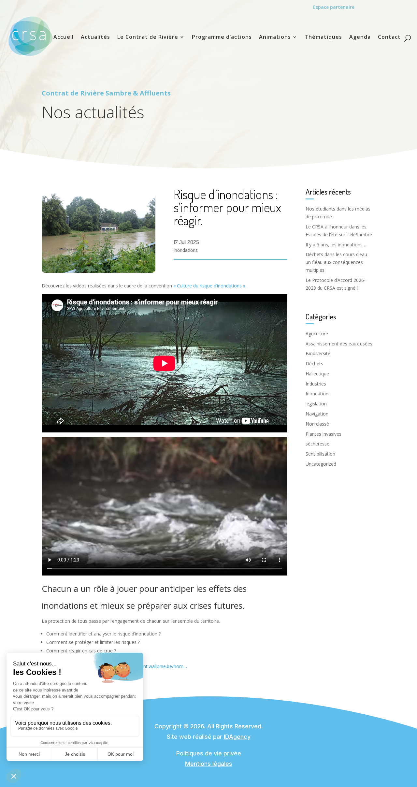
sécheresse (317, 444)
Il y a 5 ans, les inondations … (336, 244)
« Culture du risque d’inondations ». (209, 286)
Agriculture (317, 333)
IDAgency (237, 736)
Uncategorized (321, 464)
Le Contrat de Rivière (147, 37)
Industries (316, 384)
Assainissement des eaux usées (339, 344)
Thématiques (323, 37)
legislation (316, 404)
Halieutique (317, 374)
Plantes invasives (323, 434)
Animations (275, 37)
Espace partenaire (333, 7)
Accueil (63, 37)
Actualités (95, 37)
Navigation (317, 414)
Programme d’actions (222, 37)
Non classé (317, 424)
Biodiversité (318, 353)
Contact (389, 37)
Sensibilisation (320, 454)
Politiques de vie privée (208, 753)
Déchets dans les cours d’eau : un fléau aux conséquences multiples (337, 262)
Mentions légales (208, 763)
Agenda (360, 37)
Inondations (186, 249)
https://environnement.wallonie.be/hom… (144, 666)
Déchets (314, 363)
